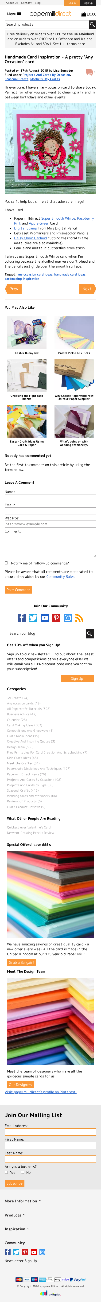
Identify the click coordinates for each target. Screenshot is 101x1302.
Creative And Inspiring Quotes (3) (31, 741)
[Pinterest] (57, 618)
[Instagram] (68, 618)
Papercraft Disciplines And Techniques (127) (38, 768)
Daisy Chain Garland (30, 238)
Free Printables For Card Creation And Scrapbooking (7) (47, 752)
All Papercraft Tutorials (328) (28, 709)
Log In (72, 3)
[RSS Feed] (79, 618)
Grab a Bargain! (21, 962)
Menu (12, 13)
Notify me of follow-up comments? (39, 563)
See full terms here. (69, 43)
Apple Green (39, 223)
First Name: (14, 1139)
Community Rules (60, 576)
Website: (12, 518)
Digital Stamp (25, 228)
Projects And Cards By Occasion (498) (34, 779)
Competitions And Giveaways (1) (30, 730)
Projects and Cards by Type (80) (30, 785)
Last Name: (14, 1152)
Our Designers (20, 1084)
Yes (12, 1172)
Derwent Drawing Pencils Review (30, 833)
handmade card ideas (69, 274)
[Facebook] (23, 618)
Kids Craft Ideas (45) (22, 758)
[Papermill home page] (50, 14)
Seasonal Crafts (16, 79)
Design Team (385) (20, 747)
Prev (13, 289)
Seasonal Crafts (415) (23, 790)
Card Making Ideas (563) (24, 725)
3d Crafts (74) (17, 698)
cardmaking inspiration (22, 278)
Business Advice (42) (21, 714)
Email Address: (17, 1125)
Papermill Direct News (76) (26, 774)
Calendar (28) (17, 720)
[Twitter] (34, 618)
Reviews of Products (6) (24, 801)
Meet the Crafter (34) (23, 763)
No (28, 1172)
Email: (10, 504)
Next (87, 289)
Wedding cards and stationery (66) (32, 796)
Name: (10, 491)
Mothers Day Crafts (45, 79)
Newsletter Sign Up (21, 1260)
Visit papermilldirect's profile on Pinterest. (41, 1091)
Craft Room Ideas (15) (23, 736)
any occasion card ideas (34, 274)
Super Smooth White (58, 218)
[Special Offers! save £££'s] (50, 894)
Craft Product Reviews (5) (26, 807)
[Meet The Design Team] (50, 1021)
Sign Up (88, 3)
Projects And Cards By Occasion (46, 75)
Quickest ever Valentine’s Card (29, 827)
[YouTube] (46, 618)
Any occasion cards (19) (24, 703)
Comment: (13, 531)
